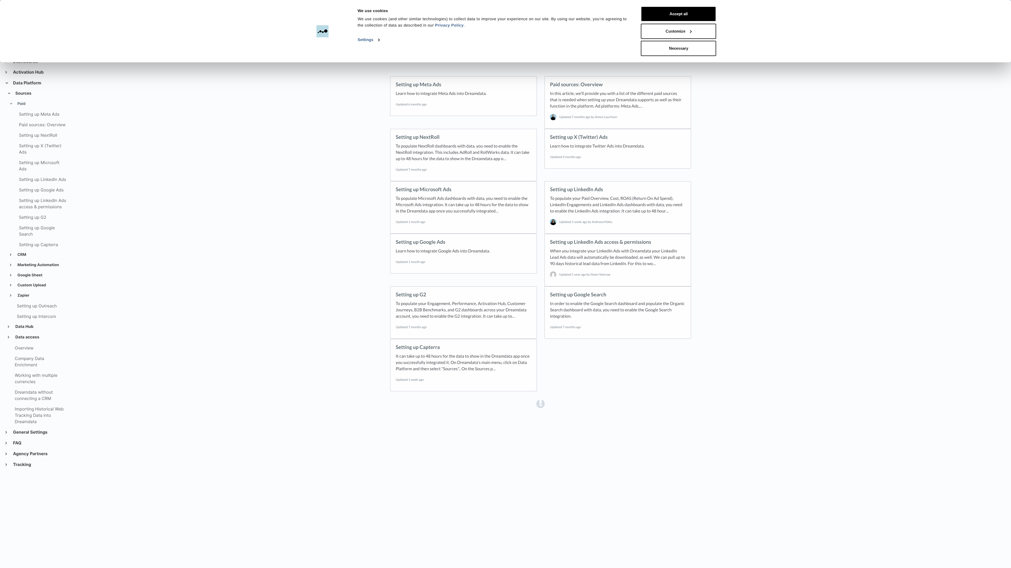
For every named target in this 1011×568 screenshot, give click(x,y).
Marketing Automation (38, 265)
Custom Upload (31, 285)
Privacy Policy (449, 25)
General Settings (30, 432)
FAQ (17, 442)
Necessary (678, 48)
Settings (365, 40)
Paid (21, 104)
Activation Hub (28, 72)
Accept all (679, 14)
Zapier (23, 295)
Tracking (22, 464)
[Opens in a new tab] (540, 403)
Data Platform (27, 82)
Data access (27, 336)
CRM (21, 254)
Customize (675, 31)
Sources (23, 93)
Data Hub (24, 326)
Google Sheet (29, 275)
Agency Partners (30, 453)
